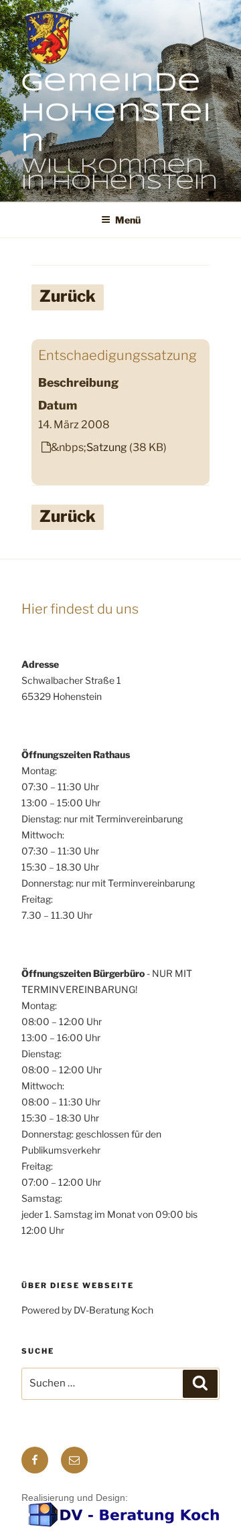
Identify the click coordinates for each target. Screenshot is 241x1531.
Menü (128, 220)
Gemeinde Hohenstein (116, 113)
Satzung (106, 447)
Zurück (67, 296)
